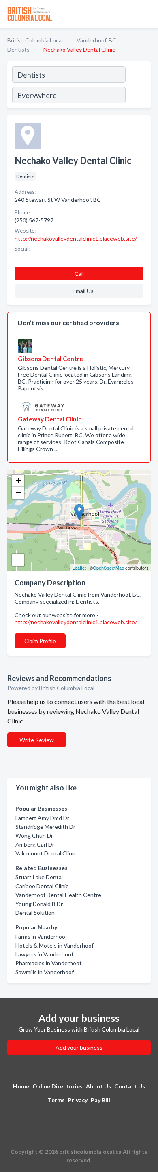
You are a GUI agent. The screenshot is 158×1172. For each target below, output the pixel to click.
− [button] (18, 493)
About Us (98, 1086)
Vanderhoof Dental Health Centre (58, 894)
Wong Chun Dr (34, 835)
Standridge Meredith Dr (45, 826)
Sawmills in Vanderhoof (44, 972)
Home (21, 1086)
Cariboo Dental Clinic (41, 886)
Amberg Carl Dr (34, 844)
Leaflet (79, 567)
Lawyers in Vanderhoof (44, 954)
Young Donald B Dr (39, 903)
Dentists (18, 49)
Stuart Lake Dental (39, 877)
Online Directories (57, 1086)
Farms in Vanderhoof (41, 936)
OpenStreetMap (108, 567)
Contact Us (129, 1086)
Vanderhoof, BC (96, 40)
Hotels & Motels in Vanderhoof (54, 945)
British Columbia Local (35, 40)
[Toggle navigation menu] (147, 14)
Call (79, 273)
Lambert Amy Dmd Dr (42, 817)
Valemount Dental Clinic (45, 853)
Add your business (79, 1047)
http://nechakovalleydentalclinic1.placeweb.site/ (76, 621)
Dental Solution (35, 912)
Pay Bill (100, 1100)
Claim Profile (40, 640)
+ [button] (18, 481)
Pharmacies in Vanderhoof (48, 963)
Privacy (78, 1100)
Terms (56, 1100)
